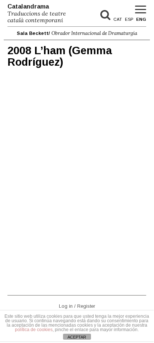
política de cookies (34, 329)
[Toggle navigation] (140, 10)
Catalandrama (36, 13)
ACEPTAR (76, 337)
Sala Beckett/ (77, 33)
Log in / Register (77, 305)
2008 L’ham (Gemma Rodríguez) (59, 56)
